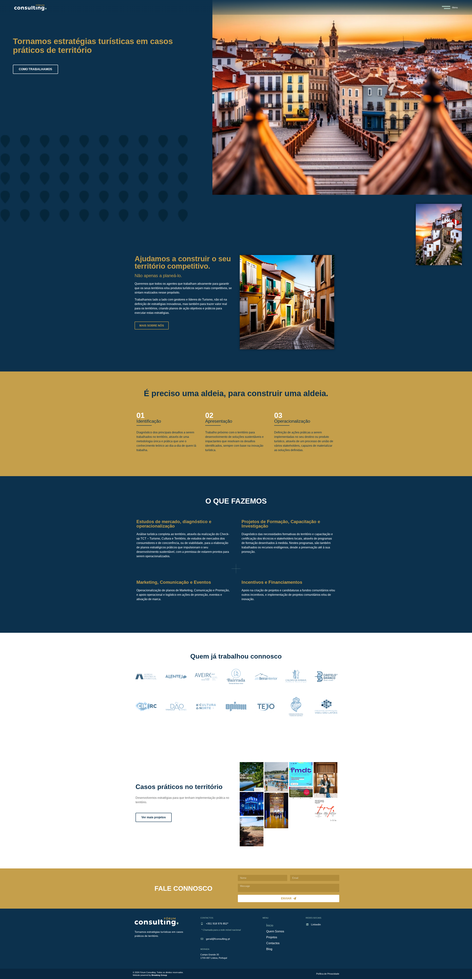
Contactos (273, 943)
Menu (455, 7)
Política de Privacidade (327, 974)
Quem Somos (275, 931)
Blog (269, 949)
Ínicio (269, 925)
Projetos (271, 937)
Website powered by (150, 975)
